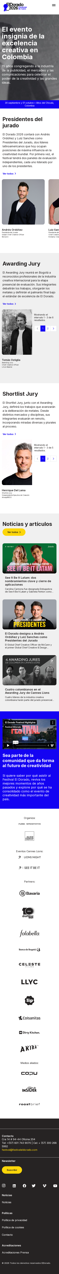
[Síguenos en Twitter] (34, 1185)
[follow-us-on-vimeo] (44, 1185)
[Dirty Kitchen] (29, 1032)
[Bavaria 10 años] (29, 913)
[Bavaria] (29, 893)
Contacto (7, 1234)
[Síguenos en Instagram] (4, 1185)
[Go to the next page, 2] (53, 328)
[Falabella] (29, 933)
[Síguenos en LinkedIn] (14, 1185)
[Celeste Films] (29, 965)
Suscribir (12, 1170)
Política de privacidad (14, 1220)
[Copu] (29, 1073)
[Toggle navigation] (54, 5)
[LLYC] (29, 981)
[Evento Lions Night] (29, 857)
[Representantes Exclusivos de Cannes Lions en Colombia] (29, 823)
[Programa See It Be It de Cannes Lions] (29, 867)
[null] (29, 835)
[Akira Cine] (29, 1048)
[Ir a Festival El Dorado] (15, 7)
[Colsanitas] (29, 1017)
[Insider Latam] (29, 1089)
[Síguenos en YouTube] (55, 1185)
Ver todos (8, 173)
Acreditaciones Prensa (15, 1252)
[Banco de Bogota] (29, 949)
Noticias (6, 1202)
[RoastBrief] (29, 1104)
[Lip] (29, 1000)
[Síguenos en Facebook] (24, 1185)
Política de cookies (13, 1227)
